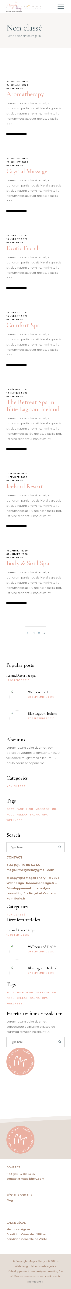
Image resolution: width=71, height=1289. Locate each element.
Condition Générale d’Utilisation (28, 1234)
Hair (29, 809)
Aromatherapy (25, 94)
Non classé (15, 786)
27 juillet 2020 (17, 81)
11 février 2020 (16, 473)
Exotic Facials (23, 248)
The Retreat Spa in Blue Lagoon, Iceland (33, 405)
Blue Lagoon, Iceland (42, 713)
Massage (42, 809)
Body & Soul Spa (27, 563)
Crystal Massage (26, 171)
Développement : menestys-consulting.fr (34, 1271)
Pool (10, 814)
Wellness (14, 820)
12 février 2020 (17, 389)
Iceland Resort (24, 486)
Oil (54, 809)
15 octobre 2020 (18, 680)
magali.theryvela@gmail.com (30, 870)
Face (20, 809)
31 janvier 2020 (17, 550)
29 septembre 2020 (41, 697)
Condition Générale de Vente (26, 1239)
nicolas (17, 88)
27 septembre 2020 (41, 718)
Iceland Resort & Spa (21, 675)
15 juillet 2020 (17, 235)
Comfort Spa (23, 325)
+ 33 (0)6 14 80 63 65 (23, 865)
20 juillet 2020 (17, 158)
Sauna (35, 814)
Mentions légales (18, 1229)
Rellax (22, 814)
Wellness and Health (42, 692)
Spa (45, 814)
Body (10, 809)
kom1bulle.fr (36, 1281)
